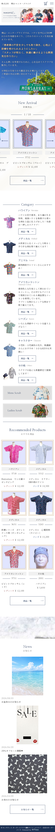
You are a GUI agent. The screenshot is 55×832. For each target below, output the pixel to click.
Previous (4, 140)
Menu (52, 2)
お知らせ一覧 (27, 809)
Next (50, 140)
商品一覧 (27, 180)
